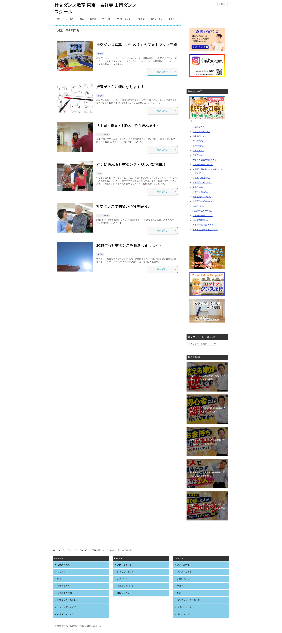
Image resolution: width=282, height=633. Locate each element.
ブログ (141, 19)
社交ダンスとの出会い (67, 600)
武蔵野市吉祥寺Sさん (202, 182)
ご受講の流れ (63, 565)
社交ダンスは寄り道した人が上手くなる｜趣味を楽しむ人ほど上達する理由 (207, 506)
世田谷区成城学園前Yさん (204, 160)
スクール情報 (183, 565)
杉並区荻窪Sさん (200, 192)
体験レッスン (156, 19)
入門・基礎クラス (125, 565)
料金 (82, 19)
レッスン (70, 19)
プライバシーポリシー (187, 607)
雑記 (99, 173)
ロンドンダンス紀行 (66, 607)
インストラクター (124, 19)
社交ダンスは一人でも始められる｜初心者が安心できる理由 (207, 474)
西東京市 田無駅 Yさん (203, 225)
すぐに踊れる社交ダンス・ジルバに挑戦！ (131, 164)
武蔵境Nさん (198, 206)
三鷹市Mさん (199, 127)
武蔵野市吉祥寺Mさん (203, 164)
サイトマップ (183, 614)
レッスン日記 (103, 134)
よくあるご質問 (64, 593)
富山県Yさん (198, 187)
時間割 (93, 19)
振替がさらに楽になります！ (120, 87)
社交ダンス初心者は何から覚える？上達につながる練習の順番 (207, 377)
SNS (179, 593)
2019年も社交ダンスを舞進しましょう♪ (128, 245)
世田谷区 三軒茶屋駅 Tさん (205, 229)
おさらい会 (122, 579)
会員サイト (174, 19)
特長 (58, 19)
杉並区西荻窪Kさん (201, 220)
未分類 (100, 54)
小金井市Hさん (199, 136)
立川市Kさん (198, 141)
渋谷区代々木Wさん (202, 196)
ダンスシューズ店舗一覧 (188, 600)
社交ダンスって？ (65, 614)
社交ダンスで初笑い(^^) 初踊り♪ (123, 206)
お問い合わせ (183, 579)
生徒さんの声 (63, 586)
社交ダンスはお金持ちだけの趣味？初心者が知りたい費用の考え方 (207, 442)
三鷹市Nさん (198, 155)
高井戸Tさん (198, 146)
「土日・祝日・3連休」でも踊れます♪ (127, 125)
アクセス (106, 19)
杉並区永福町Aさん (201, 131)
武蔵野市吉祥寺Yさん (202, 211)
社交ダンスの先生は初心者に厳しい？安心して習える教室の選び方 (207, 410)
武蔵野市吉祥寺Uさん (203, 215)
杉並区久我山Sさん (201, 178)
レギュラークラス (125, 572)
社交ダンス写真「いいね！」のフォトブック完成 (136, 45)
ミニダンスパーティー (127, 586)
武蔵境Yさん (198, 150)
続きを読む (162, 72)
